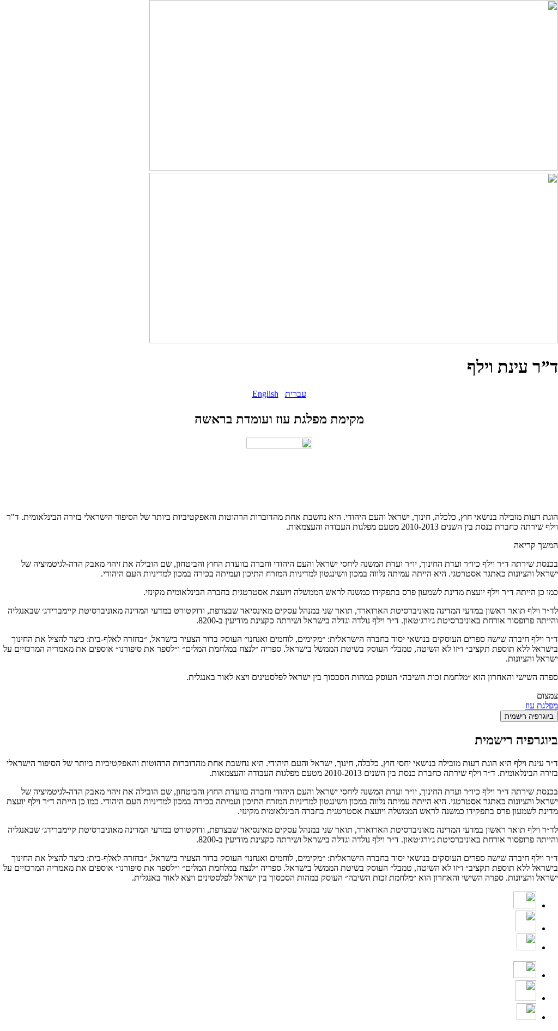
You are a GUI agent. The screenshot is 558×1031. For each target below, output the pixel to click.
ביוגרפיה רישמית (529, 716)
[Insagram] (525, 928)
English (265, 393)
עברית (295, 393)
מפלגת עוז (541, 705)
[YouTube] (524, 905)
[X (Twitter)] (526, 947)
